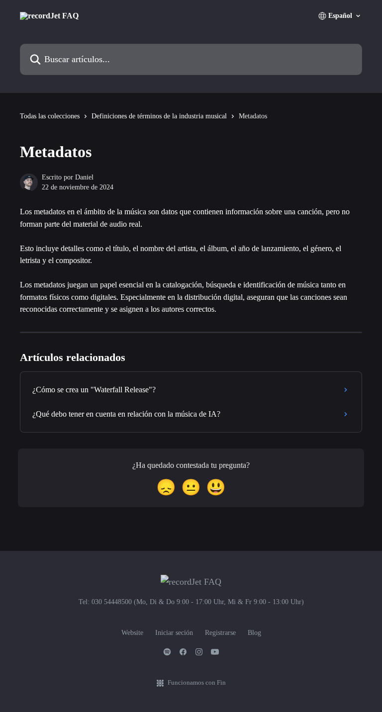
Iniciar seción (174, 632)
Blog (254, 632)
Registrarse (220, 632)
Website (132, 632)
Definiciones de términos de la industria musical (159, 116)
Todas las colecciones (50, 116)
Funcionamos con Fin (197, 682)
